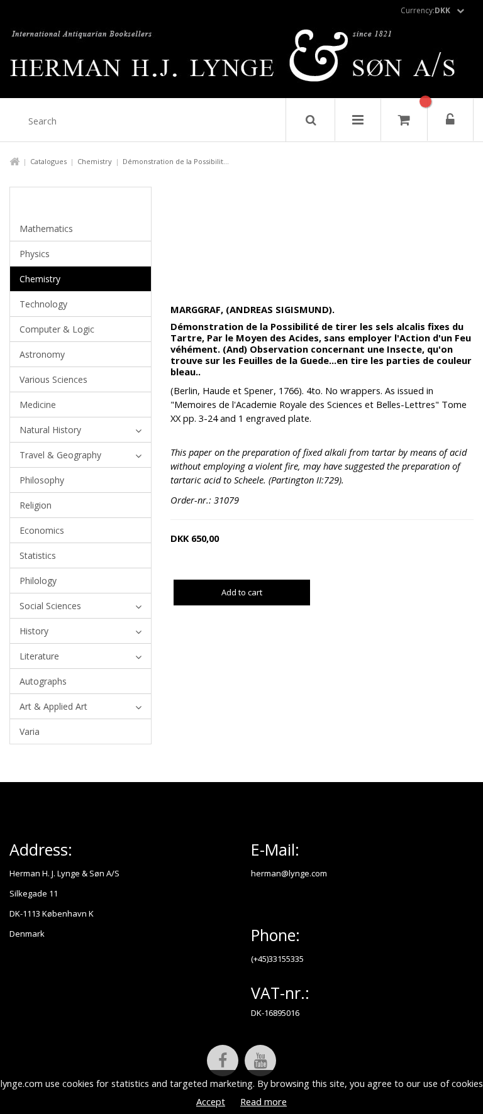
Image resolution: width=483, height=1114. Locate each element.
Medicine (37, 405)
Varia (29, 731)
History (33, 631)
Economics (41, 530)
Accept (210, 1101)
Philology (38, 581)
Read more (263, 1101)
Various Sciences (53, 379)
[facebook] (222, 1060)
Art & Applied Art (53, 706)
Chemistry (94, 161)
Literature (39, 656)
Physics (34, 254)
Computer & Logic (56, 329)
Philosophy (41, 480)
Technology (43, 304)
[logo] (242, 59)
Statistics (37, 555)
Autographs (43, 681)
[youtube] (260, 1060)
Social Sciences (50, 606)
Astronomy (42, 354)
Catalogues (48, 161)
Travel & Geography (60, 455)
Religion (35, 505)
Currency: (425, 10)
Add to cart (241, 592)
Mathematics (46, 228)
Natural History (50, 430)
